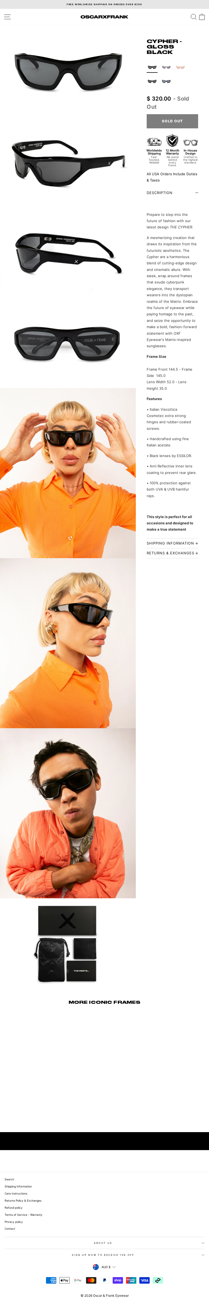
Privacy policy (14, 1221)
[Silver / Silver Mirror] (166, 81)
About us (103, 1242)
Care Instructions (16, 1193)
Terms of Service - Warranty (23, 1214)
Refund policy (14, 1207)
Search (9, 1179)
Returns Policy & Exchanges (23, 1200)
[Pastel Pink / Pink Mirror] (180, 67)
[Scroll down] (68, 1277)
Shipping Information (18, 1186)
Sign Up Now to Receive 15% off (103, 1254)
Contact (10, 1228)
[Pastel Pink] (166, 67)
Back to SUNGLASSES (108, 1141)
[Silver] (152, 81)
